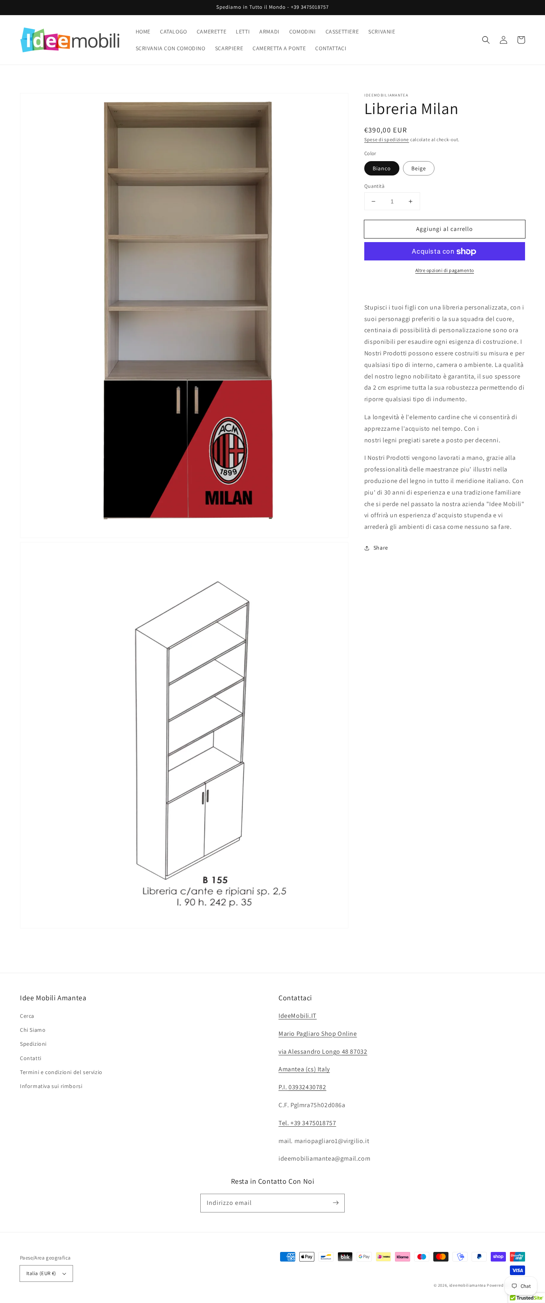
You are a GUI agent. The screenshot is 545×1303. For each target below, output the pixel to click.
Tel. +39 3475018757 (307, 1123)
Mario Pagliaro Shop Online (317, 1033)
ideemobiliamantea (467, 1285)
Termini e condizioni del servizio (61, 1072)
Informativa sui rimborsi (51, 1086)
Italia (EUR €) (41, 1273)
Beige (418, 168)
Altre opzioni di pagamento (444, 271)
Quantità (374, 186)
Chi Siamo (32, 1029)
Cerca (27, 1015)
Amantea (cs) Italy (304, 1069)
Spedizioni (33, 1043)
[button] (486, 40)
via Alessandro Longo (322, 1051)
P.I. (302, 1087)
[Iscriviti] (335, 1203)
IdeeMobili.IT (297, 1015)
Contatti (30, 1058)
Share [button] (380, 548)
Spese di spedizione (386, 139)
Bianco (382, 168)
